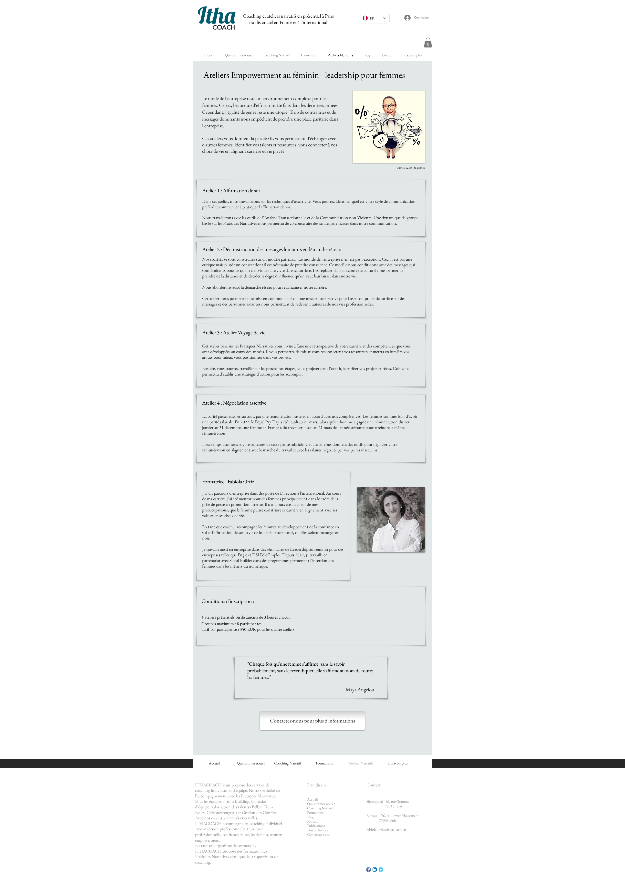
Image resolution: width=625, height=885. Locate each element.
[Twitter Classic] (381, 869)
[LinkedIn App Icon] (375, 869)
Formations (315, 812)
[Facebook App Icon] (368, 869)
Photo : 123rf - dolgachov (411, 168)
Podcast (312, 821)
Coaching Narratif (320, 808)
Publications (316, 825)
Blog (310, 816)
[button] (428, 43)
